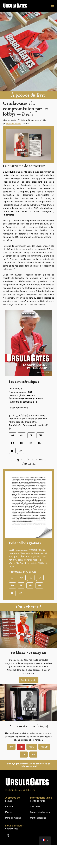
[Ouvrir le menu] (52, 6)
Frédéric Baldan (13, 123)
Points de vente (28, 680)
